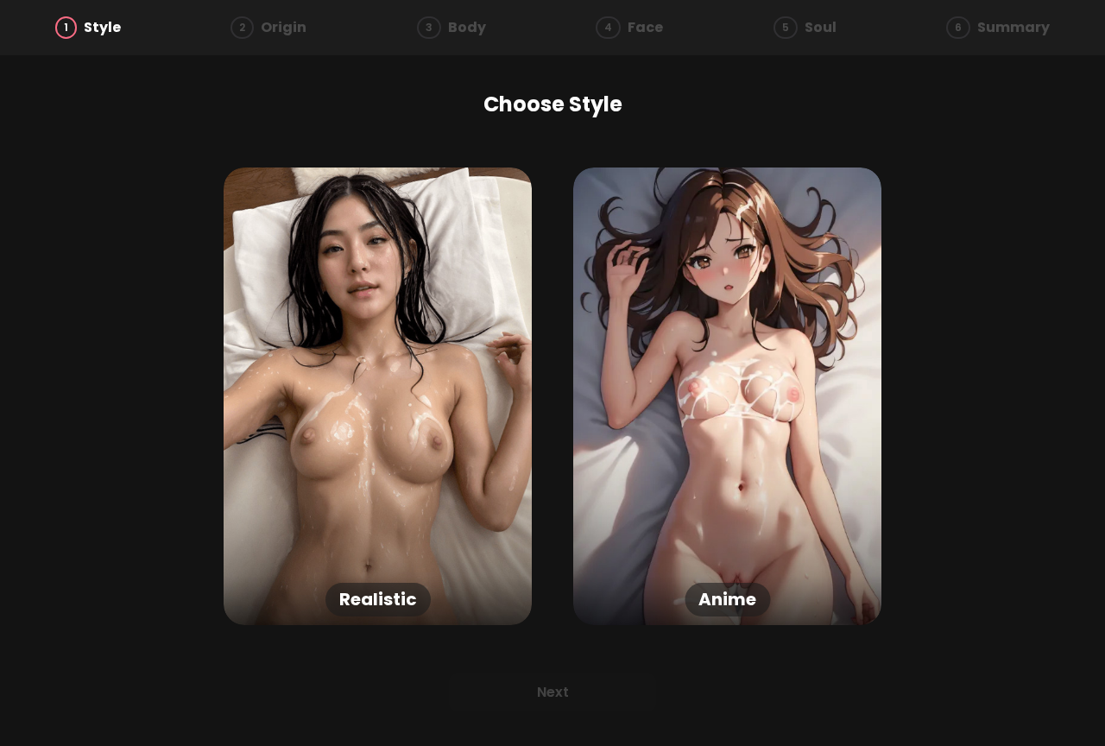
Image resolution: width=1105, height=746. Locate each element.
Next (553, 692)
